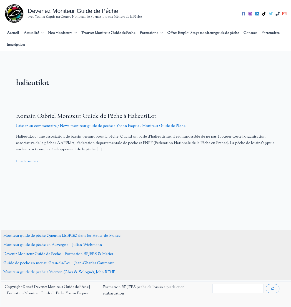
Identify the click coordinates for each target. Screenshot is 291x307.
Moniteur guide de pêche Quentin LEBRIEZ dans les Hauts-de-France (61, 236)
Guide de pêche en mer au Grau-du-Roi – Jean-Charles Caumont (58, 263)
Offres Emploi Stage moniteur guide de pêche (203, 33)
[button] (41, 33)
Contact (250, 33)
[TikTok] (264, 14)
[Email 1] (284, 14)
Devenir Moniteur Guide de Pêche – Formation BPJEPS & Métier (58, 254)
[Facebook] (243, 14)
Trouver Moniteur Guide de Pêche (108, 33)
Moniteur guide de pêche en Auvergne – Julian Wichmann (52, 245)
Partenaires (270, 33)
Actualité (31, 33)
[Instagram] (250, 14)
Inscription (16, 45)
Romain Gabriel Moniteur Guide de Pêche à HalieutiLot (86, 116)
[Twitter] (271, 14)
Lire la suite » (27, 162)
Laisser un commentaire (36, 126)
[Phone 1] (278, 14)
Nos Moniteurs (60, 33)
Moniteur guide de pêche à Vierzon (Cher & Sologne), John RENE (59, 272)
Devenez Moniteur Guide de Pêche (73, 11)
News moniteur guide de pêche (86, 126)
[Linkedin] (257, 14)
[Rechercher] (272, 288)
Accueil (13, 33)
